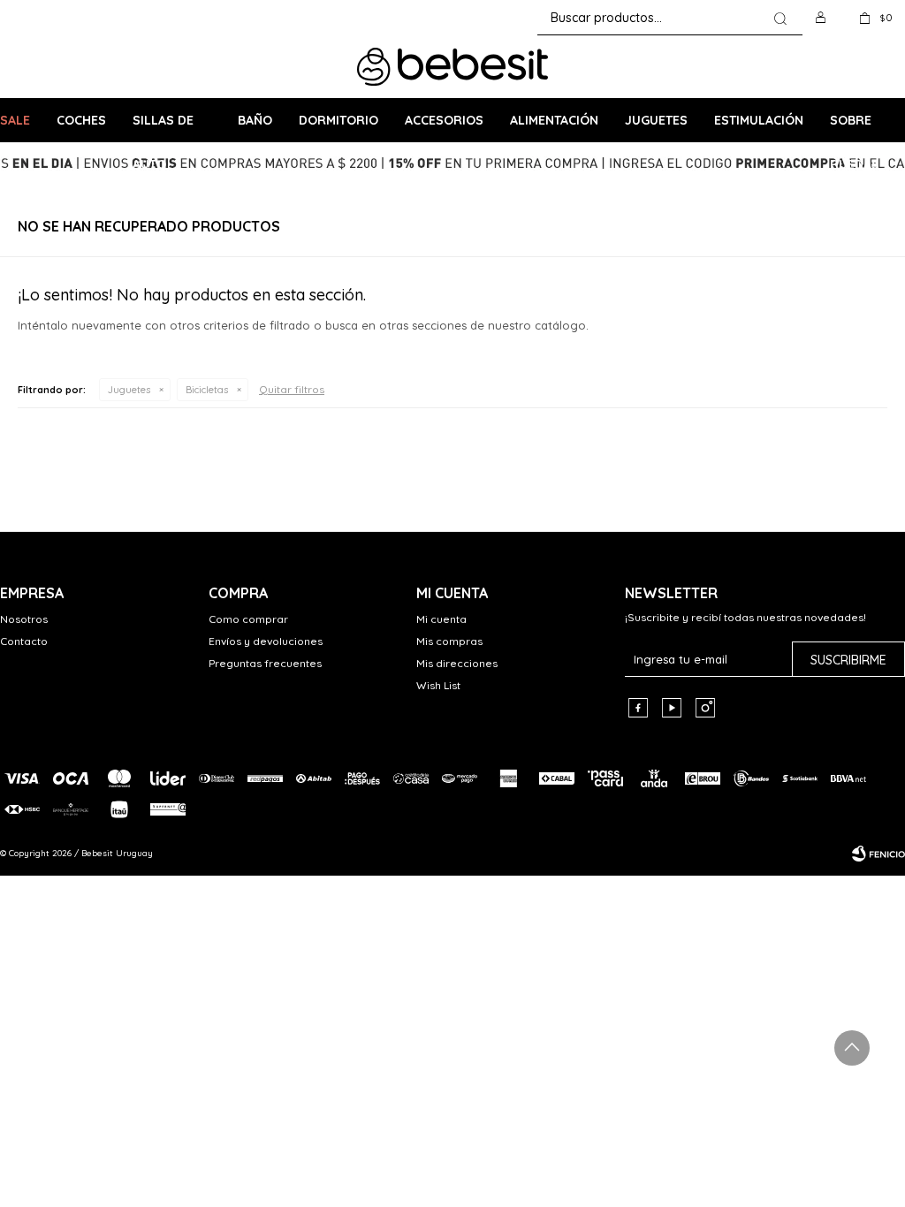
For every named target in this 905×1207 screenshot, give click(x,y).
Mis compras (449, 641)
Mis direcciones (457, 663)
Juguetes (656, 120)
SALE (15, 120)
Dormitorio (338, 120)
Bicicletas (207, 389)
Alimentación (554, 120)
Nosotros (24, 619)
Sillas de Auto (163, 127)
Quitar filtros (291, 389)
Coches (81, 120)
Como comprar (248, 619)
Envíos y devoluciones (266, 641)
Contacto (24, 641)
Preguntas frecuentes (265, 663)
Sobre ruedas (854, 127)
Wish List (438, 685)
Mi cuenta (441, 619)
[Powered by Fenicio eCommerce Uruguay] (878, 853)
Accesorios (444, 120)
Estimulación (758, 120)
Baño (255, 120)
